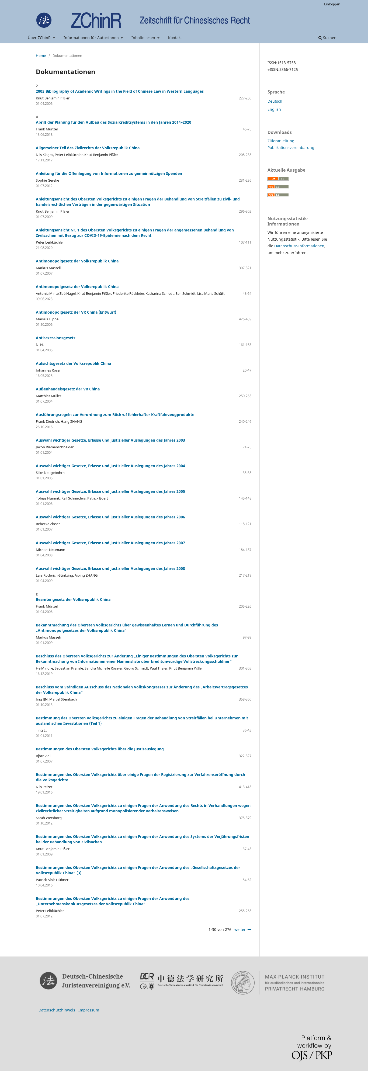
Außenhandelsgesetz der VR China (68, 388)
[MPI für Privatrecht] (278, 982)
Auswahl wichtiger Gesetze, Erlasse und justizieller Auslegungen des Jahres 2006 (110, 516)
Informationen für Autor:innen (92, 37)
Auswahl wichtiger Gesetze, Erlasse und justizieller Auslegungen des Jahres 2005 (110, 491)
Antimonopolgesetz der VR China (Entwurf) (76, 312)
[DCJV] (85, 981)
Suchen (329, 37)
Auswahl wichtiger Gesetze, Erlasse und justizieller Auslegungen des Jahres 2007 (110, 542)
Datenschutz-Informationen (299, 245)
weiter (240, 929)
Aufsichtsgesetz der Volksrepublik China (73, 363)
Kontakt (175, 37)
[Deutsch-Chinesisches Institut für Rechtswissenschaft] (181, 981)
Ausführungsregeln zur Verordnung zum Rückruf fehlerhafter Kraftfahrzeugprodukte (115, 414)
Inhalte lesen (143, 37)
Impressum (88, 1010)
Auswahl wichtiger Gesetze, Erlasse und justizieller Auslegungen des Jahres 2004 (110, 465)
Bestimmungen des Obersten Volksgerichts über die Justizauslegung (100, 748)
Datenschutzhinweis (57, 1010)
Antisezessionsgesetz (55, 337)
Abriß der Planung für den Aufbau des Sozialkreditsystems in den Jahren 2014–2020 (113, 122)
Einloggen (332, 4)
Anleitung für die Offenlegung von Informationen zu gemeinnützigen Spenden (109, 173)
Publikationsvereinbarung (291, 147)
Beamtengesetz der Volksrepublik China (73, 599)
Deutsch (275, 101)
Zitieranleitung (281, 140)
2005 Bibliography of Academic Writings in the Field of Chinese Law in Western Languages (120, 91)
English (274, 109)
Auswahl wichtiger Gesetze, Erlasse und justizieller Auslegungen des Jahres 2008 (110, 568)
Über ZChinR (40, 37)
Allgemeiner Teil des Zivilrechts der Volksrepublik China (88, 147)
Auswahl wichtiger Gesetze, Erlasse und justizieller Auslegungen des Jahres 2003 (110, 440)
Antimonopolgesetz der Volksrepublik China (77, 261)
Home (41, 55)
